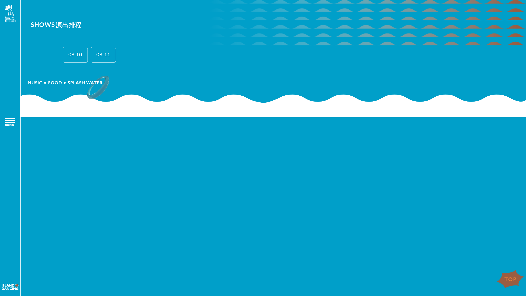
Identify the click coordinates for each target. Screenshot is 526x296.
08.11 (103, 54)
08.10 (75, 54)
